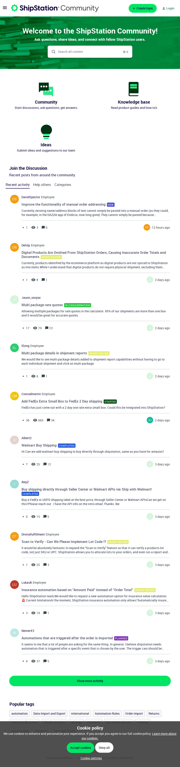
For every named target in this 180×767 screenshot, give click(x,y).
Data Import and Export (49, 713)
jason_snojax (31, 297)
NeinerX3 (28, 630)
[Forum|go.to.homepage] (55, 8)
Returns (154, 713)
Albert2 (27, 438)
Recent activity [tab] (18, 184)
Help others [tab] (42, 184)
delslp (26, 245)
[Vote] (23, 227)
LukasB (27, 582)
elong (25, 345)
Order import (134, 713)
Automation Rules (107, 713)
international (80, 713)
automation (19, 713)
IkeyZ (25, 482)
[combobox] (90, 52)
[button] (90, 758)
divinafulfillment (33, 534)
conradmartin (31, 394)
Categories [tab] (62, 184)
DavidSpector (31, 197)
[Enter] (52, 52)
